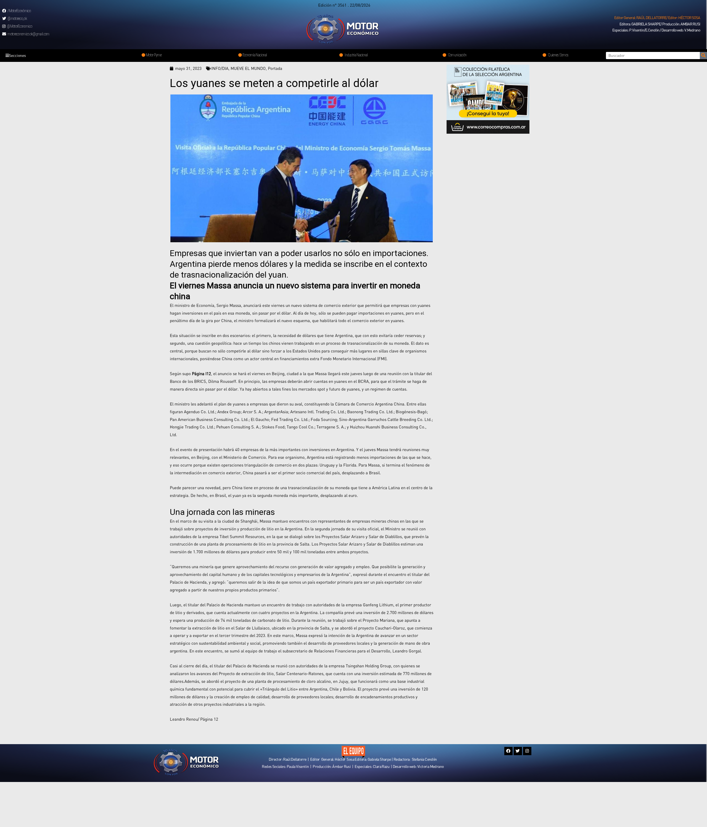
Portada (275, 68)
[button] (657, 17)
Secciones (17, 55)
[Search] (703, 55)
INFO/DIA (219, 68)
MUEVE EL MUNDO (248, 68)
